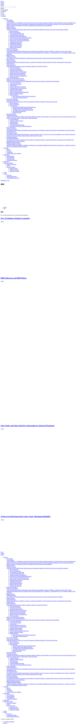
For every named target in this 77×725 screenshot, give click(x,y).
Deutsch (4, 11)
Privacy (5, 723)
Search (2, 4)
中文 (3, 14)
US (3, 12)
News (2, 1)
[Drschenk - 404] (5, 180)
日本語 (4, 16)
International (5, 9)
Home (5, 207)
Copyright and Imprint (9, 721)
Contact (2, 2)
